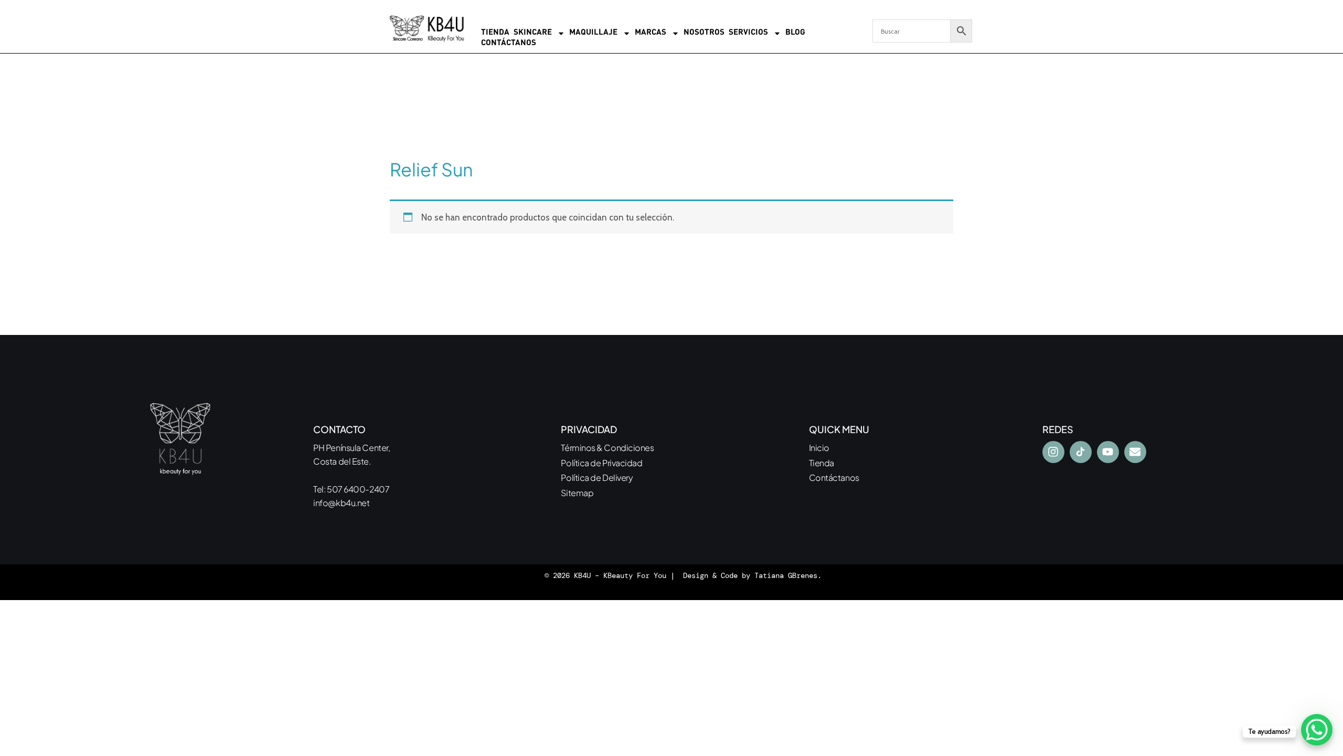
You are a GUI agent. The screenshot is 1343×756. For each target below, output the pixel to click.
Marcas (650, 33)
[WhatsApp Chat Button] (1317, 730)
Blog (795, 33)
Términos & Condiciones (607, 447)
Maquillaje (593, 33)
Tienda (495, 33)
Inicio (819, 447)
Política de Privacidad (601, 462)
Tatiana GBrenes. (788, 575)
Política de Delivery (597, 477)
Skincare (533, 33)
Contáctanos (508, 43)
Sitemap (577, 492)
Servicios (748, 33)
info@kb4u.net (341, 502)
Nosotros (704, 33)
